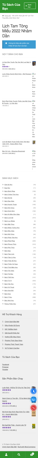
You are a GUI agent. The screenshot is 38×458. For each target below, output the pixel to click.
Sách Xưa (7, 294)
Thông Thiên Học (10, 304)
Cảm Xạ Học (8, 185)
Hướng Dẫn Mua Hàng (12, 337)
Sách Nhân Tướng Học (12, 228)
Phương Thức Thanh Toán (14, 344)
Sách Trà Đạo (8, 274)
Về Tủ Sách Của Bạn (12, 348)
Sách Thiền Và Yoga (11, 264)
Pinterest (5, 367)
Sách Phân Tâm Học (11, 237)
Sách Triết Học (9, 277)
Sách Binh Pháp (9, 191)
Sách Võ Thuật (9, 287)
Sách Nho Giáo (9, 231)
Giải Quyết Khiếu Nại (12, 333)
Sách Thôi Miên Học (11, 267)
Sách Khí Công (9, 208)
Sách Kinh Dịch (9, 211)
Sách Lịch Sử (8, 218)
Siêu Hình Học (9, 300)
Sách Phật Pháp (9, 241)
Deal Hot (7, 188)
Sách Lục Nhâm (9, 221)
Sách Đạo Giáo (9, 201)
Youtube (5, 369)
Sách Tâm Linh (9, 254)
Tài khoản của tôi (6, 454)
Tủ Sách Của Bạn (11, 6)
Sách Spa (7, 251)
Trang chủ (7, 16)
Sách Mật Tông (9, 224)
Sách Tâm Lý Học (10, 257)
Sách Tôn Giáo (9, 271)
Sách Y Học (8, 297)
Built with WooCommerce (26, 447)
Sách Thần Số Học (10, 261)
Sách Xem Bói (9, 290)
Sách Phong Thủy (10, 244)
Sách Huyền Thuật (10, 204)
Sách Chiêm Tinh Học (11, 194)
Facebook (5, 364)
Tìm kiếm (19, 454)
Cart (29, 452)
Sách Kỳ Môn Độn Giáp (12, 214)
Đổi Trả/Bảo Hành (11, 329)
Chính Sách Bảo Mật (12, 321)
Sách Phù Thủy (9, 247)
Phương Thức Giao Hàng (13, 340)
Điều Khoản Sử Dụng (12, 325)
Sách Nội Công (9, 234)
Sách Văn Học (9, 284)
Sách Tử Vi (8, 281)
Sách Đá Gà (8, 198)
